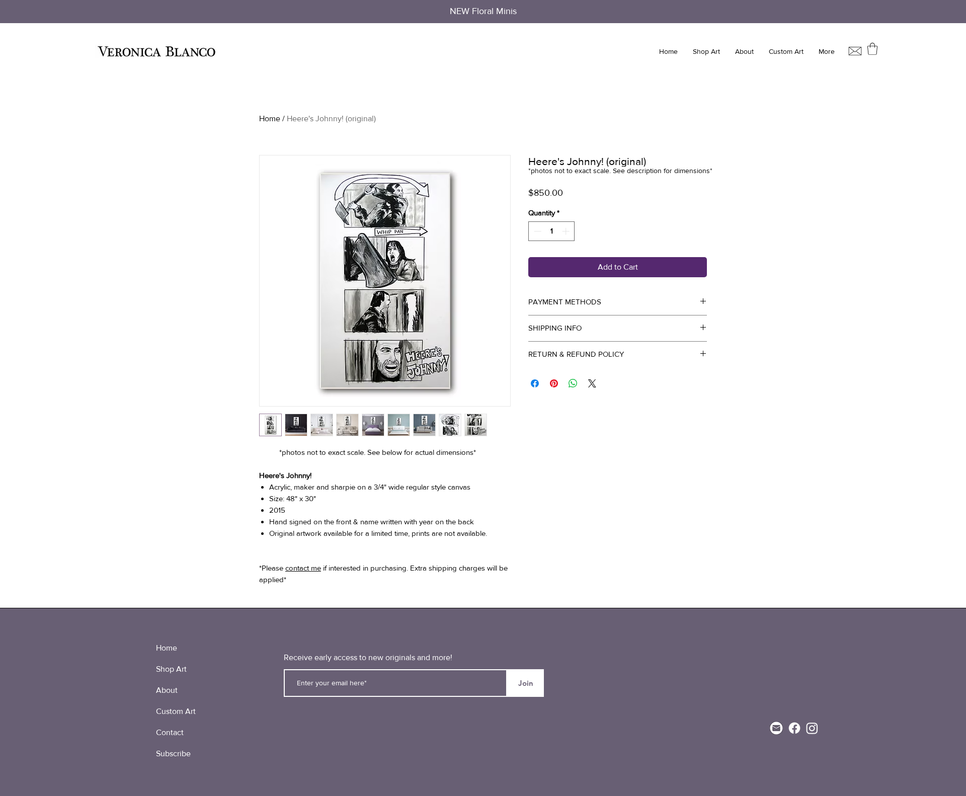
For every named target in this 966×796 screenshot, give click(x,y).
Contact (170, 732)
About (167, 690)
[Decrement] (536, 231)
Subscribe (173, 753)
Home (269, 118)
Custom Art (176, 711)
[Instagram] (812, 728)
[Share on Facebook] (535, 383)
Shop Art (171, 669)
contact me (303, 568)
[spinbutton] (551, 231)
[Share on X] (592, 383)
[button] (706, 51)
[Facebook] (794, 728)
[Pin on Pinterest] (554, 383)
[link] (872, 49)
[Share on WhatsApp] (573, 383)
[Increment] (567, 231)
